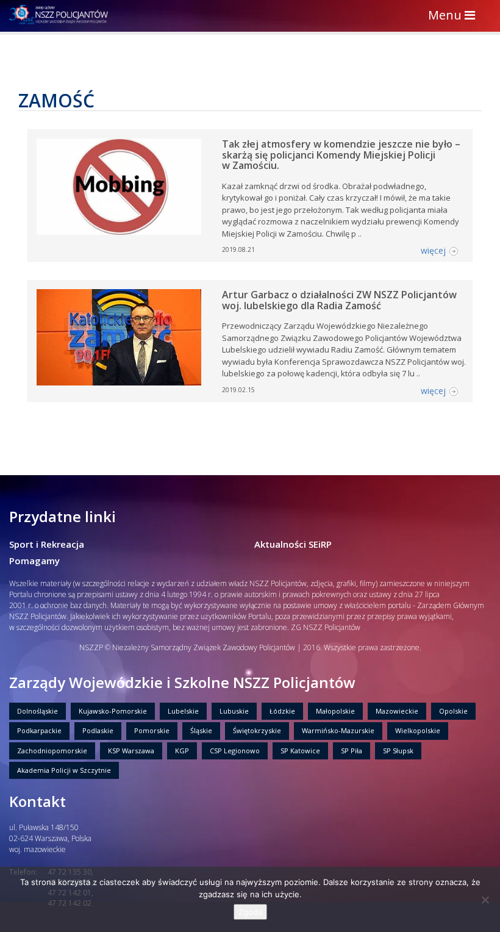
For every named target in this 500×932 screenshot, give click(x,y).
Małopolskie (335, 710)
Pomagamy (34, 560)
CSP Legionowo (235, 750)
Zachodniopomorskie (52, 750)
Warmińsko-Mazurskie (338, 730)
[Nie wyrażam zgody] (485, 900)
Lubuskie (234, 710)
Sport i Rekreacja (46, 544)
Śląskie (201, 730)
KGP (182, 750)
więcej (433, 250)
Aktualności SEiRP (293, 544)
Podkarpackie (39, 730)
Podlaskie (97, 730)
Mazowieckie (397, 710)
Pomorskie (152, 730)
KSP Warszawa (131, 750)
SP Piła (351, 750)
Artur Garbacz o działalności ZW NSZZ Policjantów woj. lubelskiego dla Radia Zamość (339, 300)
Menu (454, 16)
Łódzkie (282, 710)
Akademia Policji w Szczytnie (64, 770)
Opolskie (453, 710)
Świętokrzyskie (257, 730)
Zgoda (250, 912)
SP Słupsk (398, 750)
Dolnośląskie (37, 710)
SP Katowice (300, 750)
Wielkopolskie (417, 730)
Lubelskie (183, 710)
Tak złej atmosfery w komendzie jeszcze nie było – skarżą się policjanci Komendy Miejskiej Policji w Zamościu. (341, 154)
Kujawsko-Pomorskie (113, 710)
